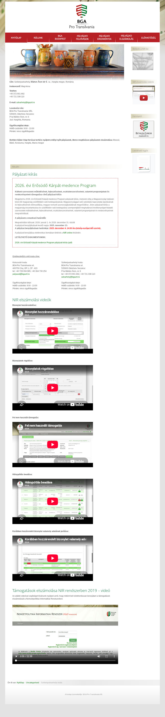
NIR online (68, 233)
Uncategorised (32, 683)
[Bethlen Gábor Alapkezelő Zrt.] (144, 129)
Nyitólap (20, 683)
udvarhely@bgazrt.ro (25, 102)
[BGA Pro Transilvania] (81, 18)
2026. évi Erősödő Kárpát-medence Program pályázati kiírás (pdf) (43, 242)
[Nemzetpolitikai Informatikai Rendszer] (143, 61)
